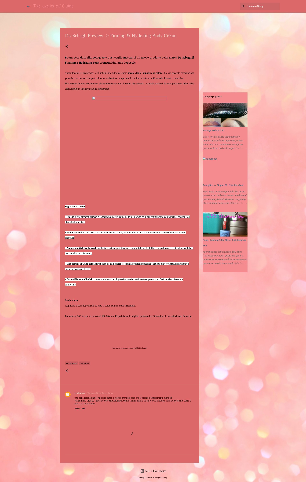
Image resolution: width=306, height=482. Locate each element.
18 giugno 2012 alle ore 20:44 (100, 393)
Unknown (80, 393)
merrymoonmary (161, 477)
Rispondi (80, 408)
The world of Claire (53, 6)
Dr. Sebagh (71, 363)
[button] (67, 46)
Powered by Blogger (155, 471)
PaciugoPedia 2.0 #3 (213, 130)
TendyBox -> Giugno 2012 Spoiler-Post (223, 185)
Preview (85, 363)
